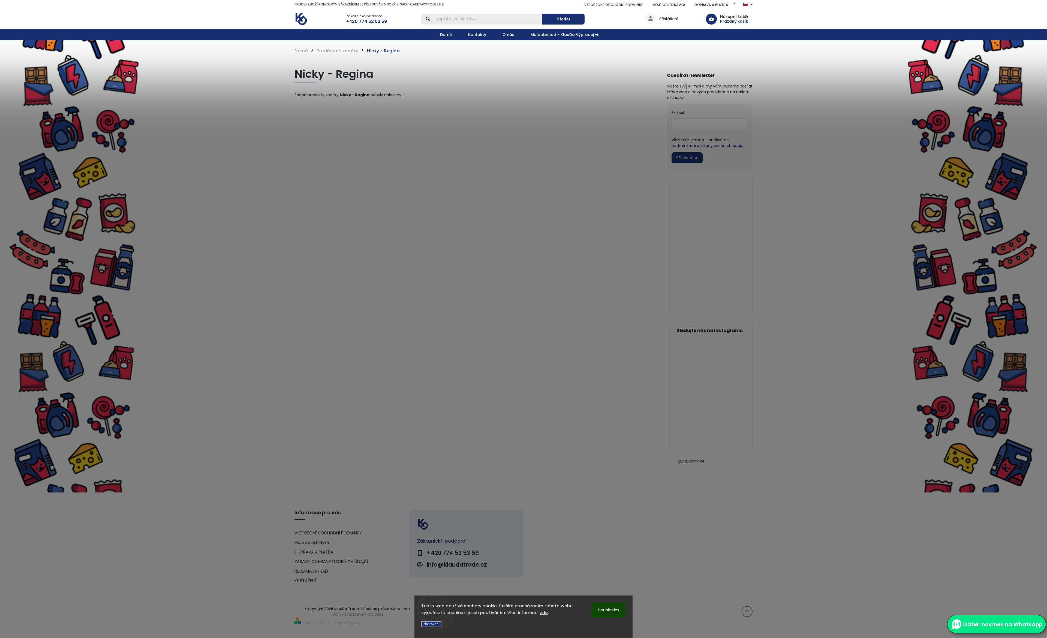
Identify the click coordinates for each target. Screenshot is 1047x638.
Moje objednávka (668, 4)
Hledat (563, 19)
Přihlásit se (687, 157)
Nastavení (431, 624)
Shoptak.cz (352, 623)
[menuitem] (450, 34)
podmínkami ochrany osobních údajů (707, 145)
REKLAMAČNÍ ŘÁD (311, 571)
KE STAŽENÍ (305, 580)
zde (544, 612)
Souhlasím (608, 610)
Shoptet (324, 623)
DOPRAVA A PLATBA (711, 4)
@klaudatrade (691, 461)
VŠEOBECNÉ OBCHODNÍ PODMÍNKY (613, 4)
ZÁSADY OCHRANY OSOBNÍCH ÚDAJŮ (331, 561)
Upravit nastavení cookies (358, 614)
